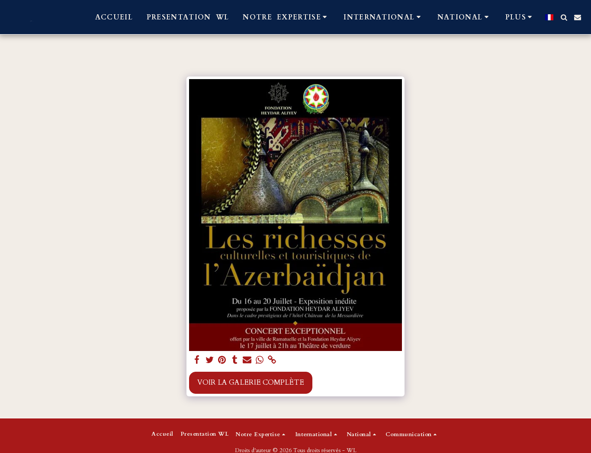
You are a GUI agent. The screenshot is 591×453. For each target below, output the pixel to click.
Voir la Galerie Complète (250, 382)
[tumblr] (234, 360)
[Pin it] (222, 360)
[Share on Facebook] (197, 360)
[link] (271, 360)
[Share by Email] (247, 360)
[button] (286, 17)
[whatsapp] (259, 360)
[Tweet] (209, 360)
